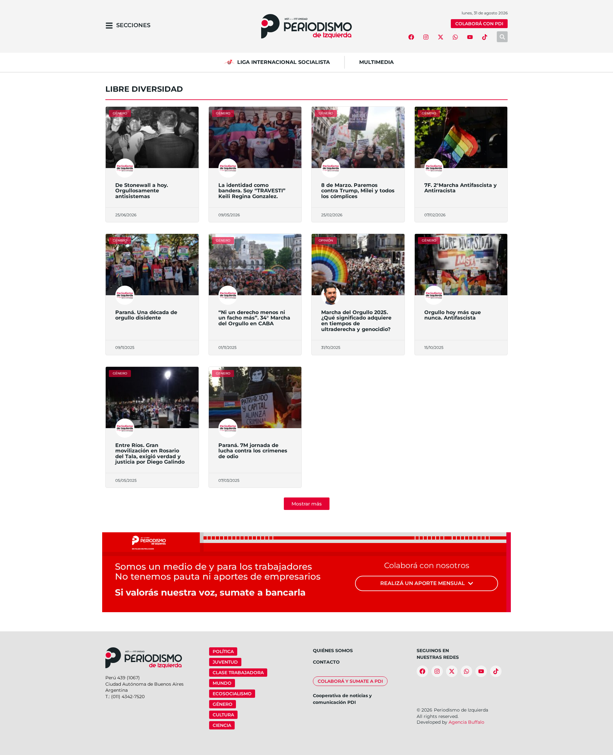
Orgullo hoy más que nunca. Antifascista (452, 315)
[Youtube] (470, 37)
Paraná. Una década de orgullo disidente (146, 315)
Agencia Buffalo (466, 722)
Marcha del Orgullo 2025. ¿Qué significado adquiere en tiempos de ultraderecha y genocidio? (356, 320)
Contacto (326, 662)
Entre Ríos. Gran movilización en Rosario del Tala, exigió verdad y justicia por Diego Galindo (150, 453)
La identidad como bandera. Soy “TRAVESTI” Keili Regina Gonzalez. (251, 190)
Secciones (133, 25)
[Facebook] (411, 37)
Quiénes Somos (333, 650)
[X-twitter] (440, 37)
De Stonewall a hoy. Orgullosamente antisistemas (141, 190)
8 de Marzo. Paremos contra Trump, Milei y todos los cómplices (358, 190)
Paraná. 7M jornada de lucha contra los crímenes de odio (252, 450)
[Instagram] (426, 37)
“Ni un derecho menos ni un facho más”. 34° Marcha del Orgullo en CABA (254, 318)
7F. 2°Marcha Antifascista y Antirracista (460, 188)
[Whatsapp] (455, 37)
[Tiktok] (484, 37)
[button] (306, 503)
